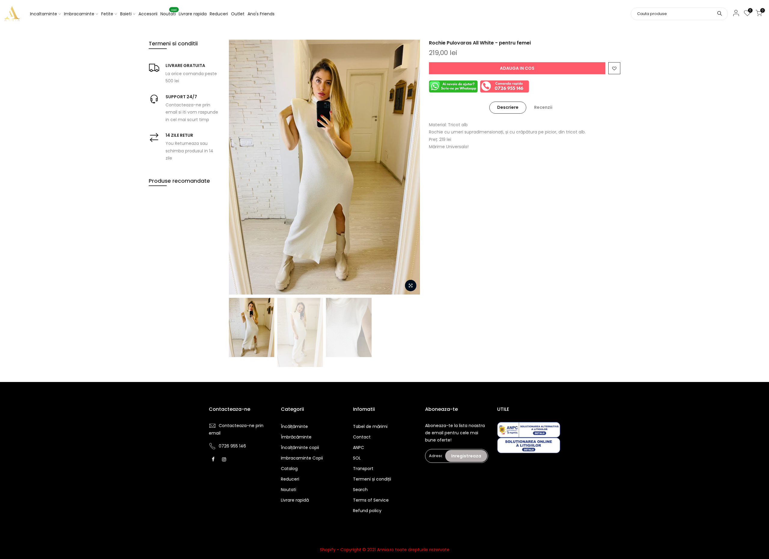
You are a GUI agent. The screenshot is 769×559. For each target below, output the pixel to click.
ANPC (358, 447)
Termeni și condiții (372, 479)
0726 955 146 (232, 446)
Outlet (238, 14)
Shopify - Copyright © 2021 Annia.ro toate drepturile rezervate (384, 550)
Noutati (168, 12)
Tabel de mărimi (370, 426)
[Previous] (239, 167)
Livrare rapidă (295, 500)
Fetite (107, 14)
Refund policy (367, 511)
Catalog (289, 469)
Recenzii (543, 107)
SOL (357, 458)
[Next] (409, 167)
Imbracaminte (79, 14)
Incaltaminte (43, 14)
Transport (363, 469)
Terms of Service (371, 500)
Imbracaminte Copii (302, 458)
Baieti (126, 14)
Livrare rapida (193, 14)
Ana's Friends (261, 14)
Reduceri (219, 14)
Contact (362, 437)
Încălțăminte (294, 426)
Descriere (507, 107)
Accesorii (147, 14)
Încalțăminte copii (300, 447)
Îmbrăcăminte (296, 437)
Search (360, 490)
